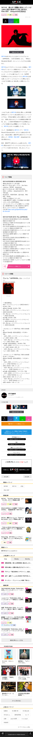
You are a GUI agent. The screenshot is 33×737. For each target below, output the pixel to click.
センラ (27, 715)
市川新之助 (26, 711)
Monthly (27, 559)
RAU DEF (17, 137)
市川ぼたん (7, 715)
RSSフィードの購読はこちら (17, 423)
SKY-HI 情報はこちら (14, 266)
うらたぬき (24, 718)
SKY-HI (3, 56)
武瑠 (22, 486)
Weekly (16, 559)
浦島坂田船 (17, 715)
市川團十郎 (15, 711)
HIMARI (6, 722)
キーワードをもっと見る (24, 727)
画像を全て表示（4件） (17, 52)
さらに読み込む (16, 701)
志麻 (5, 718)
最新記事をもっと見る (16, 640)
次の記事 (27, 476)
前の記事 (6, 476)
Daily (5, 559)
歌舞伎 (6, 711)
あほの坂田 (14, 718)
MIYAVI (11, 137)
